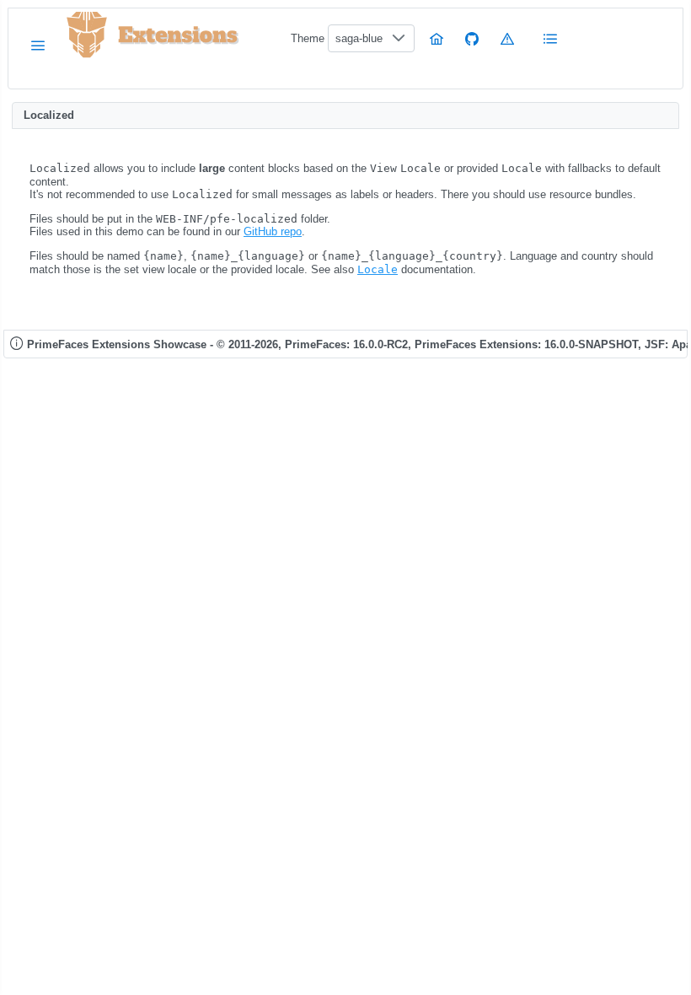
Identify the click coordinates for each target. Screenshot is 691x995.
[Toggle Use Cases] (551, 38)
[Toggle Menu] (38, 45)
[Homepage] (436, 38)
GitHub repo (273, 231)
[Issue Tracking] (507, 38)
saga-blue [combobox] (359, 38)
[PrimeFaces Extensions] (87, 35)
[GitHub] (472, 38)
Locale (377, 269)
